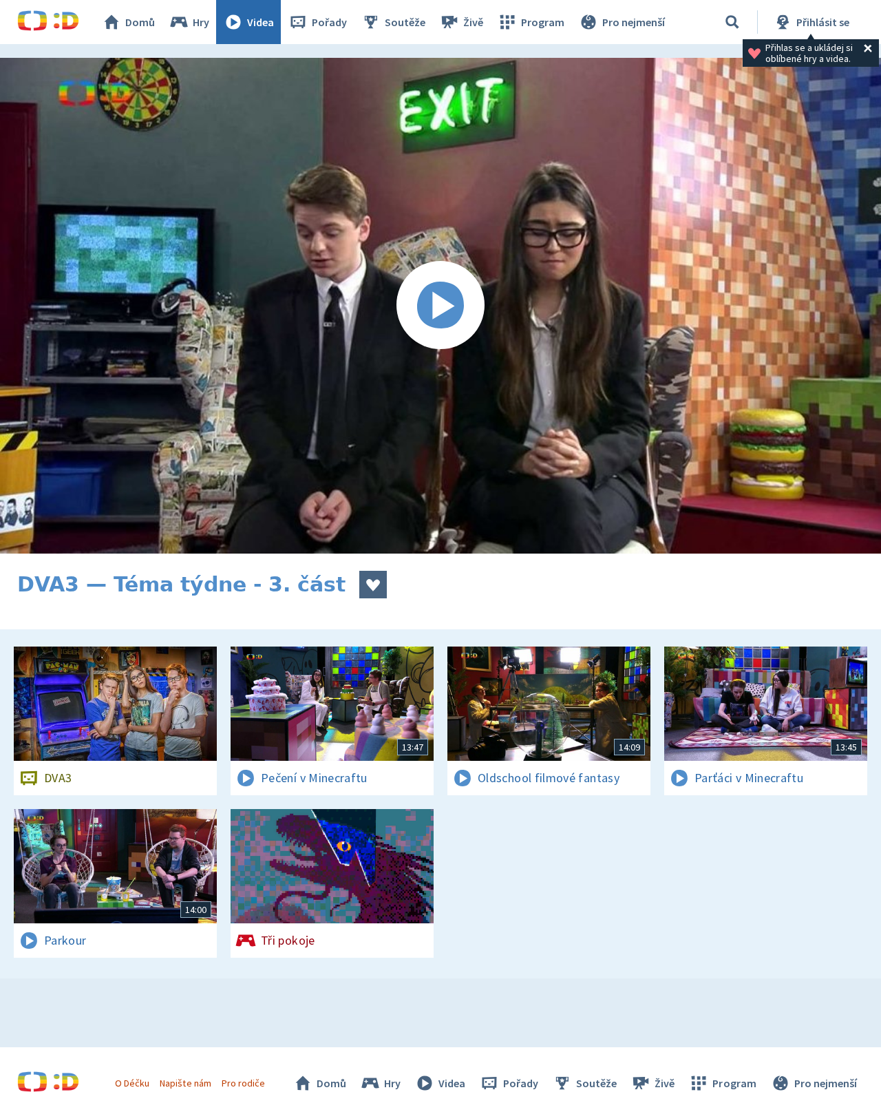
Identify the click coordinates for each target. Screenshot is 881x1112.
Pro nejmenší (633, 22)
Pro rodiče (243, 1083)
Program (542, 22)
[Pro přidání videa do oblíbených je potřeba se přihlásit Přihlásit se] (373, 584)
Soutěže (405, 22)
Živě (473, 22)
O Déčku (132, 1083)
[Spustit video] (440, 306)
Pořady (329, 22)
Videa (260, 22)
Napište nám (185, 1083)
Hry (201, 22)
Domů (140, 22)
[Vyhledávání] (732, 22)
